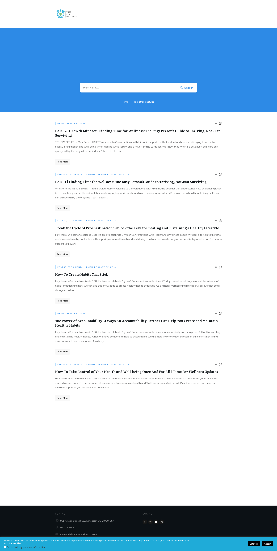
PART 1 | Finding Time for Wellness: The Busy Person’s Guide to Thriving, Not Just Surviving (131, 181)
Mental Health (66, 123)
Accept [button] (267, 543)
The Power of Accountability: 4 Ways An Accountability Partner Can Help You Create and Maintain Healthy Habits (136, 323)
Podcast (81, 123)
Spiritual (124, 174)
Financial (63, 174)
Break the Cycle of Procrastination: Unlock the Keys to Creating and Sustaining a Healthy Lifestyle (137, 227)
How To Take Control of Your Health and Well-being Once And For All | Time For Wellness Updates (136, 371)
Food (84, 174)
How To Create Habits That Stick (81, 274)
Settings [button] (254, 543)
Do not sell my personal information (26, 547)
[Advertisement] (138, 58)
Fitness (74, 174)
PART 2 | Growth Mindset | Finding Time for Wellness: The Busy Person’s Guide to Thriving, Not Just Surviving (137, 133)
